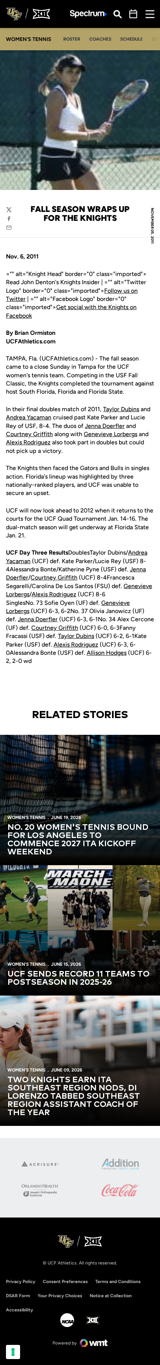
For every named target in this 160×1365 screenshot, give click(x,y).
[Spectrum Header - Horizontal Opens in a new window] (88, 14)
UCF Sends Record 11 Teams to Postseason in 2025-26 (78, 978)
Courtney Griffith (29, 434)
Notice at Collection (111, 1295)
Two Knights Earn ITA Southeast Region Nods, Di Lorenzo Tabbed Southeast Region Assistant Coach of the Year (73, 1096)
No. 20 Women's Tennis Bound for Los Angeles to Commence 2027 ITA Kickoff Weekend (77, 839)
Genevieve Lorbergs (110, 434)
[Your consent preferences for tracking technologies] (13, 1352)
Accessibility (19, 1309)
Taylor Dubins (121, 409)
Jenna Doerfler (105, 425)
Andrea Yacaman (28, 417)
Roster (71, 39)
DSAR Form (18, 1295)
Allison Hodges (107, 652)
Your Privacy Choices (60, 1295)
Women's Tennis (26, 817)
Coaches (100, 39)
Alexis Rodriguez (28, 442)
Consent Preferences (65, 1281)
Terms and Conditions (118, 1281)
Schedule (131, 39)
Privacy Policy (20, 1281)
